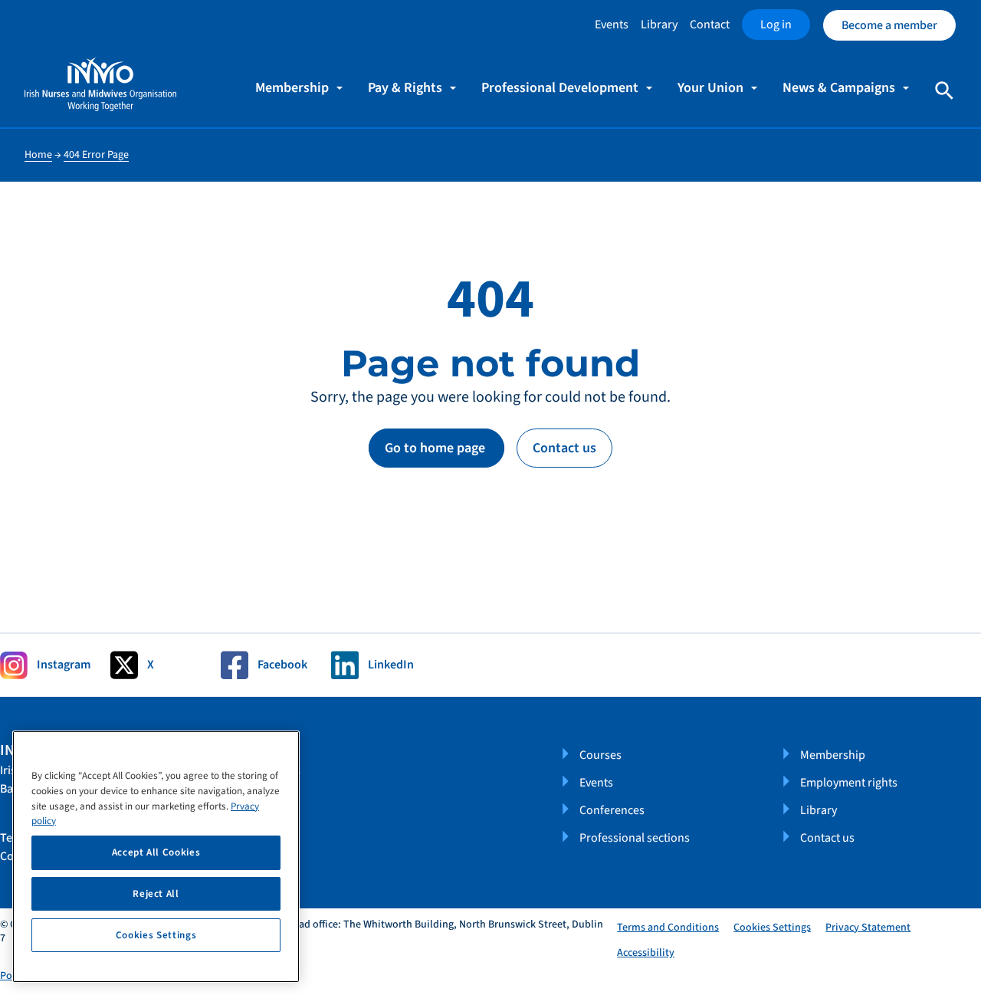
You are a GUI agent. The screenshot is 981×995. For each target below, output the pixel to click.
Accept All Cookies (156, 852)
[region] (156, 857)
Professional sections (634, 837)
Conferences (612, 810)
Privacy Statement (867, 927)
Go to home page (436, 448)
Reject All (156, 894)
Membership (832, 755)
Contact (710, 24)
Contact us (564, 448)
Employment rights (848, 782)
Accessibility (645, 953)
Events (611, 24)
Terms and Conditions (668, 927)
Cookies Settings (772, 927)
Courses (600, 755)
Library (659, 24)
